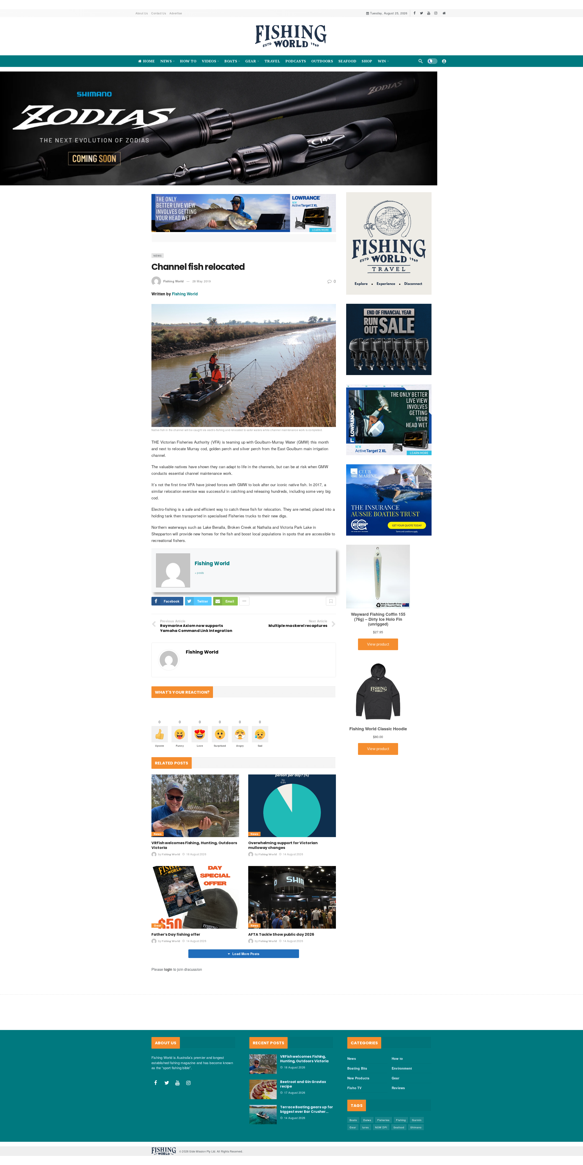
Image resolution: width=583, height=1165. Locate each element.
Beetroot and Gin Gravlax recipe (303, 1088)
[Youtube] (429, 13)
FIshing (401, 1124)
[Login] (444, 61)
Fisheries (383, 1124)
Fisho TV (354, 1092)
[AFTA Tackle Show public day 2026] (292, 902)
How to (397, 1063)
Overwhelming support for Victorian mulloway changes (283, 850)
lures (365, 1132)
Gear (157, 930)
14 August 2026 (293, 859)
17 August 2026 (294, 1097)
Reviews (398, 1092)
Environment (402, 1072)
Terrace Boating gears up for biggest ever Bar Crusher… (306, 1114)
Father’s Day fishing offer (175, 939)
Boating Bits (357, 1072)
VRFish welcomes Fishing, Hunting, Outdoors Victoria (194, 850)
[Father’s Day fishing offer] (195, 902)
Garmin (417, 1124)
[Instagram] (436, 13)
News (157, 260)
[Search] (420, 61)
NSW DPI (381, 1132)
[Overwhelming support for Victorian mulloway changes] (292, 810)
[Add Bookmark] (331, 605)
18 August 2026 (196, 859)
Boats (353, 1124)
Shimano (416, 1132)
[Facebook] (414, 13)
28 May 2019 (201, 286)
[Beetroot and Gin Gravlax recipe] (263, 1094)
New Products (358, 1082)
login (168, 973)
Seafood (399, 1132)
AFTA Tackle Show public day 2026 (281, 939)
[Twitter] (421, 13)
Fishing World (173, 286)
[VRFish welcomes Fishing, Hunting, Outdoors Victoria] (195, 810)
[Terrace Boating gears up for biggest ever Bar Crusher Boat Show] (263, 1119)
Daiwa (367, 1124)
